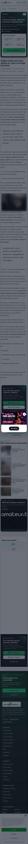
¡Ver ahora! (14, 428)
